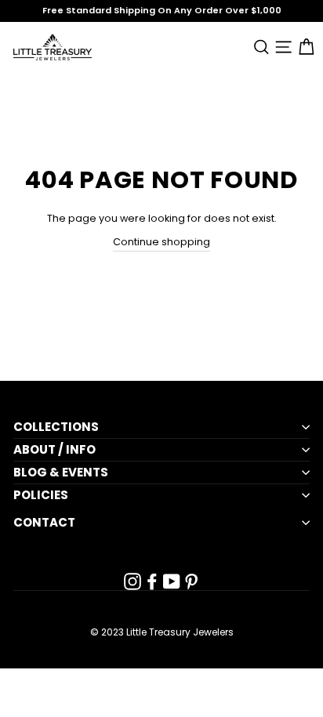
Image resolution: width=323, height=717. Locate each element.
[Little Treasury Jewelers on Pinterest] (191, 581)
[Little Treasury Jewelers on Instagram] (132, 581)
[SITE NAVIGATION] (281, 46)
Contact (44, 523)
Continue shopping (161, 241)
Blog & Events (60, 472)
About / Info (54, 450)
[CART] (303, 46)
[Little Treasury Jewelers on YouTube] (171, 581)
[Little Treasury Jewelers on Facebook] (152, 581)
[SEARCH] (258, 46)
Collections (56, 427)
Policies (40, 495)
